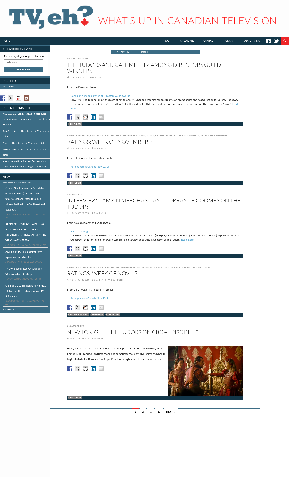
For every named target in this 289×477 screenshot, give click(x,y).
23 (159, 411)
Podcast (229, 40)
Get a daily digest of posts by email (24, 56)
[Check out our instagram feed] (26, 98)
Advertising (252, 40)
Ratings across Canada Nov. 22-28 (90, 166)
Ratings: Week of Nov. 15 (102, 273)
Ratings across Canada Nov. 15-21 (90, 298)
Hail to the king (79, 231)
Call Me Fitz (83, 58)
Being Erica (96, 135)
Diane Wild (98, 77)
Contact (209, 40)
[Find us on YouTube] (18, 98)
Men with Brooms (79, 314)
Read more (187, 239)
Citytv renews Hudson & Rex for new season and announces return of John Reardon (26, 119)
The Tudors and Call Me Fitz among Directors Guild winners (144, 67)
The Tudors (75, 124)
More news (9, 309)
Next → (170, 411)
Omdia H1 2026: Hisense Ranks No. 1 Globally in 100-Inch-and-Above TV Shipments (26, 291)
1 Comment (117, 280)
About (167, 40)
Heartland (139, 135)
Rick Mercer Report (166, 135)
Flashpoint (126, 135)
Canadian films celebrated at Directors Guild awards (100, 95)
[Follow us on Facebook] (2, 98)
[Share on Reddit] (85, 117)
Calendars (187, 40)
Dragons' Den (111, 135)
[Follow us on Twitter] (10, 98)
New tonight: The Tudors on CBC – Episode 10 (133, 332)
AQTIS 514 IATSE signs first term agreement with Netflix (23, 254)
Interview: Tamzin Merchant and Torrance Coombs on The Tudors (154, 203)
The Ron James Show (188, 135)
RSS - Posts (8, 86)
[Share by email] (101, 117)
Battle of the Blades (78, 135)
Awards (71, 58)
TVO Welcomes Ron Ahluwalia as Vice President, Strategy (23, 271)
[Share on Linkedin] (93, 117)
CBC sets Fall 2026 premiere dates (28, 142)
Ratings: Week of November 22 (111, 141)
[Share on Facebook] (69, 117)
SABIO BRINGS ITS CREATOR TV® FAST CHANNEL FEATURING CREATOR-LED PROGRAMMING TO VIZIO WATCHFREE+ (25, 232)
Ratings (150, 135)
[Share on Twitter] (77, 117)
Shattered (97, 314)
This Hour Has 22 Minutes (213, 135)
